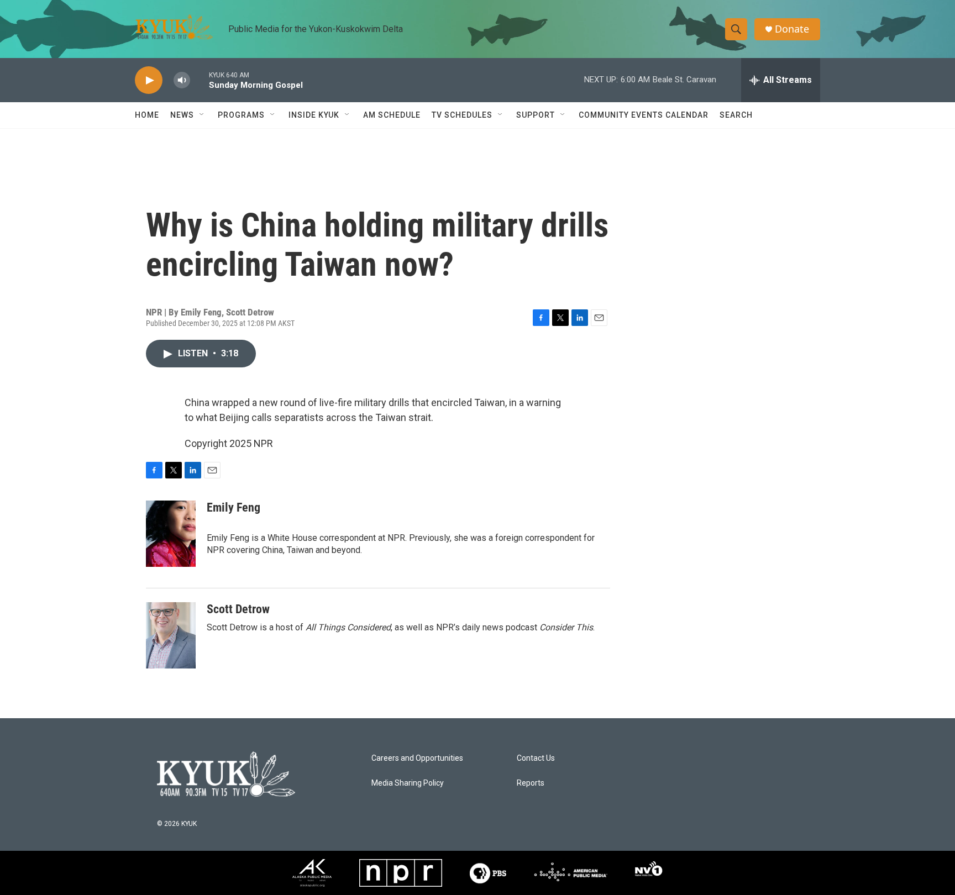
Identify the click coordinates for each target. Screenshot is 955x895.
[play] (149, 80)
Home (147, 114)
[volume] (181, 80)
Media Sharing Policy (407, 783)
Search (736, 114)
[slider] (199, 80)
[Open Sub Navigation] (202, 114)
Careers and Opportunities (417, 758)
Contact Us (536, 758)
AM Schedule (392, 114)
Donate (792, 29)
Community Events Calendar (644, 114)
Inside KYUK (313, 114)
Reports (530, 783)
